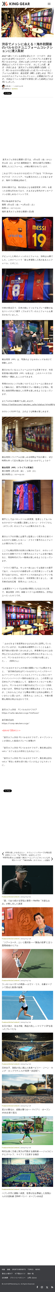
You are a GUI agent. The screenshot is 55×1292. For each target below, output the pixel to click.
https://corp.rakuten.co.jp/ (16, 723)
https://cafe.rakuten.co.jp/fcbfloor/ (20, 713)
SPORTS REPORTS (19, 1269)
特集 (3, 1269)
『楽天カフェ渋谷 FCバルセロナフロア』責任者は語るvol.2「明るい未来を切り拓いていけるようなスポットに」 (27, 761)
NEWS (37, 1269)
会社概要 (5, 1278)
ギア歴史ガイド (20, 1274)
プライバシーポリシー (17, 1278)
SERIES (15, 89)
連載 (8, 1269)
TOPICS (30, 1269)
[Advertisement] (27, 125)
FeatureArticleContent (10, 897)
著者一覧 (31, 1274)
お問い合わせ (32, 1278)
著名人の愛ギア (7, 1274)
